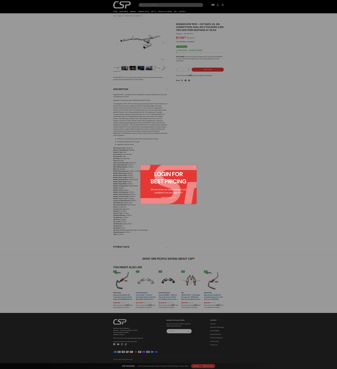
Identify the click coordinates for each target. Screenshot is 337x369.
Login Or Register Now (168, 197)
